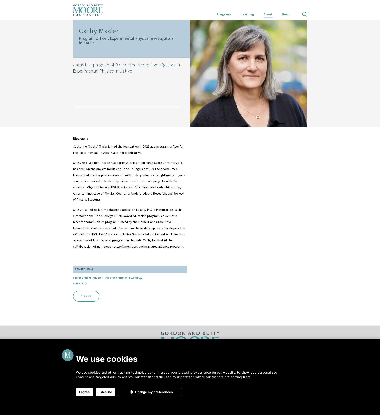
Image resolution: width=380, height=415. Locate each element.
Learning (247, 14)
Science (78, 283)
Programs (224, 14)
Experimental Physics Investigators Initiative (106, 278)
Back (87, 296)
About (268, 14)
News (286, 14)
